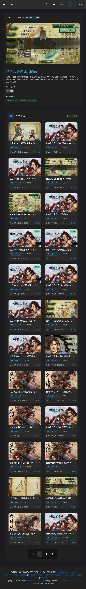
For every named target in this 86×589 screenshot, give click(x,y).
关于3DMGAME (11, 575)
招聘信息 (23, 575)
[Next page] (52, 554)
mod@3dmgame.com (66, 572)
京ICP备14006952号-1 (70, 580)
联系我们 (40, 575)
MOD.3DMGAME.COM (34, 580)
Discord (43, 578)
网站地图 (31, 575)
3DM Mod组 (76, 575)
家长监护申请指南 (62, 575)
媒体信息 (49, 575)
